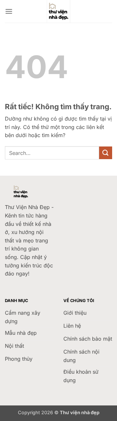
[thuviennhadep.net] (58, 11)
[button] (9, 11)
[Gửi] (105, 152)
